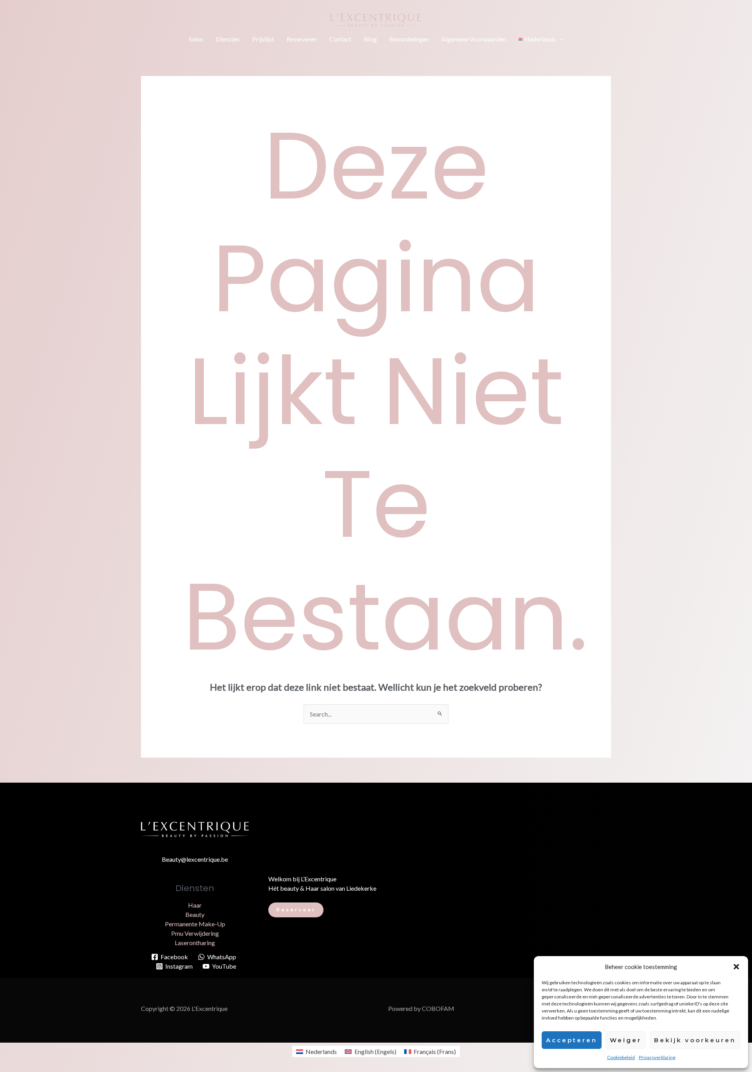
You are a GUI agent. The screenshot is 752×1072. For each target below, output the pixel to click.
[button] (736, 967)
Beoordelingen (409, 39)
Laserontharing (195, 942)
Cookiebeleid (621, 1057)
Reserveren (302, 39)
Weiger (626, 1040)
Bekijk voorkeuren (695, 1040)
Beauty (194, 914)
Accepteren (571, 1040)
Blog (370, 39)
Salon (196, 39)
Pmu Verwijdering (195, 933)
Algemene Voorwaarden (473, 39)
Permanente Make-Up (195, 924)
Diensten (228, 39)
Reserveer (296, 910)
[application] (560, 39)
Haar (195, 905)
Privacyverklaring (657, 1057)
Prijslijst (263, 39)
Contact (340, 39)
